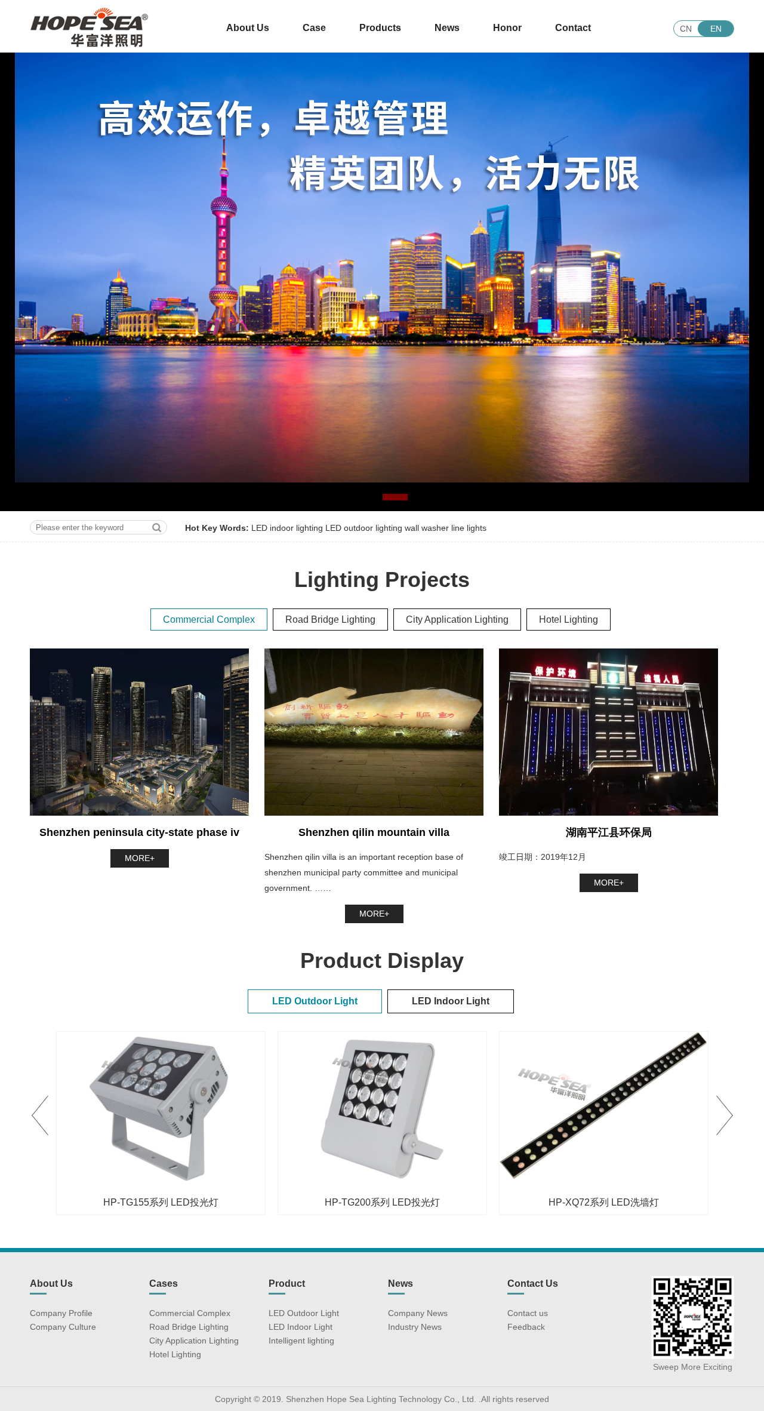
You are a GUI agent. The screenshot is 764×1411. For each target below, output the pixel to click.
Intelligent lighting (301, 1340)
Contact (573, 28)
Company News (418, 1313)
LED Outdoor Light (304, 1313)
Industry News (415, 1327)
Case (314, 28)
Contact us (527, 1313)
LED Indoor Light (300, 1327)
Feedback (526, 1327)
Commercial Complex (189, 1313)
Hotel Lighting (175, 1354)
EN (716, 28)
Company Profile (61, 1313)
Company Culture (63, 1327)
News (447, 28)
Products (380, 28)
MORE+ (140, 858)
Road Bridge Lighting (189, 1327)
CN (686, 28)
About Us (247, 28)
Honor (507, 28)
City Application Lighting (194, 1340)
